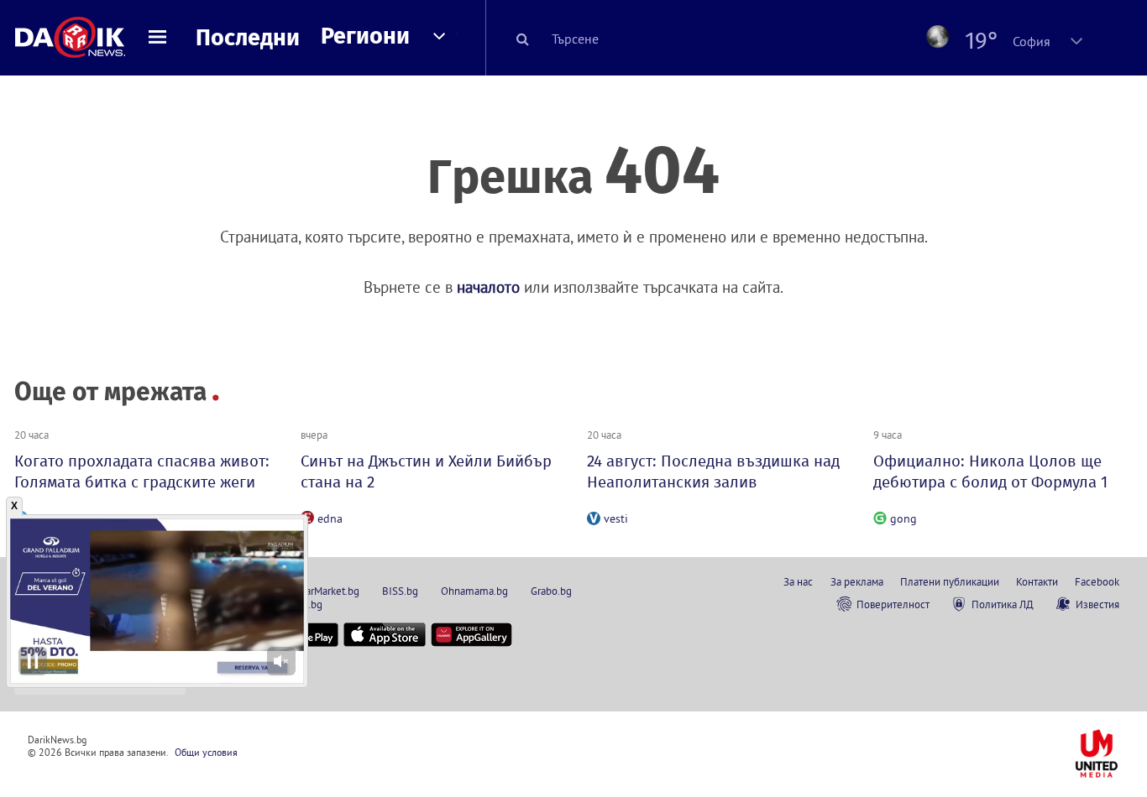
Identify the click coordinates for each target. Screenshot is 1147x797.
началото (488, 287)
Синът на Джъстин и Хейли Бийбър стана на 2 (426, 471)
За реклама (856, 581)
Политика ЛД (1003, 604)
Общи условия (206, 752)
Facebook (1097, 581)
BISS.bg (400, 590)
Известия (1097, 604)
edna (330, 518)
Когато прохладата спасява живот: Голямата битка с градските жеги (142, 471)
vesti (616, 518)
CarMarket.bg (329, 590)
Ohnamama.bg (474, 590)
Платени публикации (949, 581)
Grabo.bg (551, 590)
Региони (365, 36)
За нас (798, 581)
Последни (248, 37)
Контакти (1037, 581)
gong (903, 518)
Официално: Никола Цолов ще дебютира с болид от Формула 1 (990, 471)
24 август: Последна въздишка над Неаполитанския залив (713, 471)
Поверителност (893, 604)
